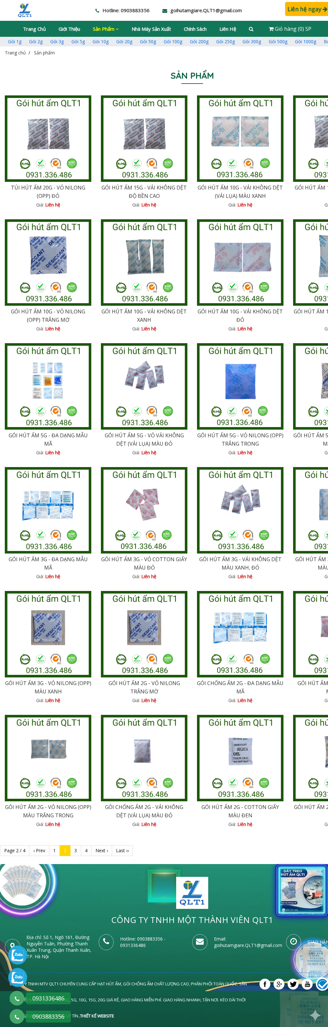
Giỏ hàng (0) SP (292, 28)
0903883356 (150, 939)
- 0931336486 (143, 942)
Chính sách (195, 29)
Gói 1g (14, 41)
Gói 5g (78, 41)
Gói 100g (173, 41)
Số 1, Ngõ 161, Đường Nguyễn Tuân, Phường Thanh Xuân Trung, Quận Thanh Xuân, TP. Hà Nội (59, 946)
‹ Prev (39, 850)
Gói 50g (148, 41)
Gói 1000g (305, 41)
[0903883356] (17, 1016)
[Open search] (251, 29)
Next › (101, 850)
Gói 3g (57, 41)
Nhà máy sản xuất (151, 29)
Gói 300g (251, 41)
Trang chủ (34, 29)
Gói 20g (124, 41)
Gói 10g (101, 41)
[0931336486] (17, 998)
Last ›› (122, 850)
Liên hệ (227, 29)
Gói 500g (278, 41)
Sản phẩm (104, 29)
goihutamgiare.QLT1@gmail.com (248, 945)
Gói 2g (36, 41)
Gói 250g (225, 41)
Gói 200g (199, 41)
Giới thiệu (69, 29)
